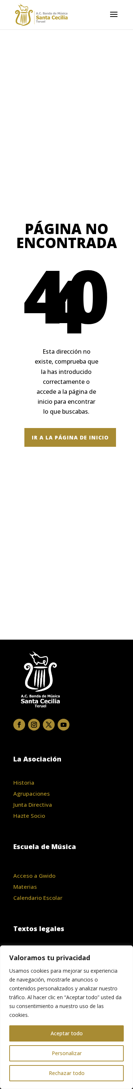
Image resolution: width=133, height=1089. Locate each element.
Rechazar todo (67, 1072)
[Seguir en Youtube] (63, 725)
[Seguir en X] (49, 725)
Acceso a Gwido (34, 875)
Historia (23, 782)
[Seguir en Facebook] (19, 725)
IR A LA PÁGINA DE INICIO (70, 437)
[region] (66, 1017)
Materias (25, 886)
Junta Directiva (32, 804)
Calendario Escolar (37, 897)
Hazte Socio (29, 815)
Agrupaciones (31, 793)
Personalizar (67, 1053)
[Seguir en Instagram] (34, 725)
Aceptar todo (67, 1033)
